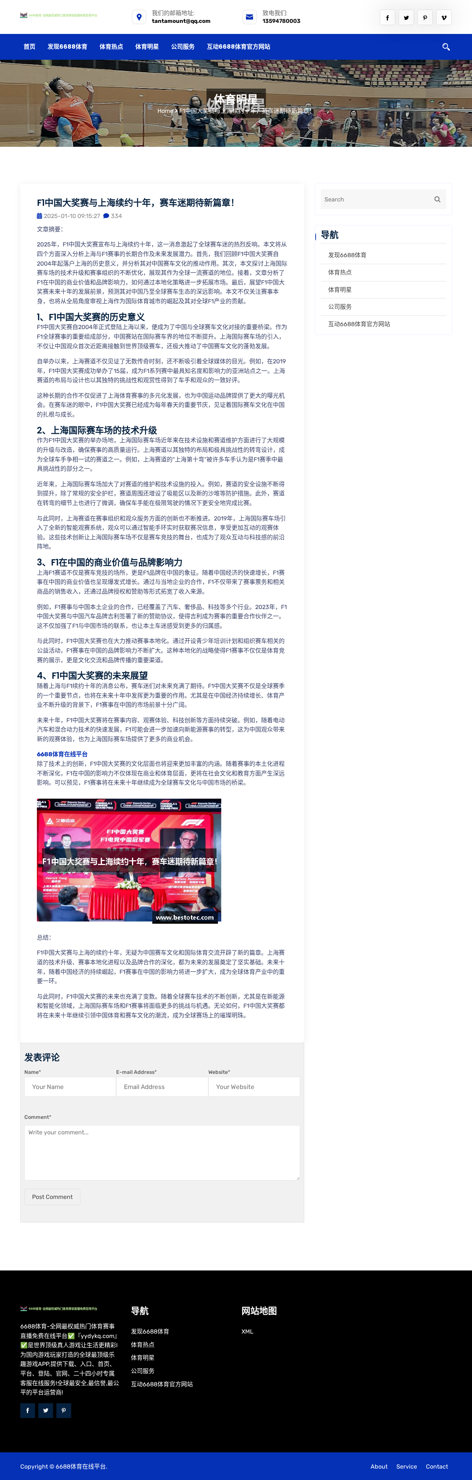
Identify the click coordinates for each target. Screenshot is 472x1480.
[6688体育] (70, 15)
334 (116, 215)
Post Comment (52, 1196)
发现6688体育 (67, 46)
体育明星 (147, 46)
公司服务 (183, 46)
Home (165, 110)
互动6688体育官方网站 (238, 46)
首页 (29, 46)
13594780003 (282, 21)
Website (219, 1072)
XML (247, 1331)
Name (32, 1072)
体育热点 (111, 46)
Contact (437, 1466)
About (379, 1466)
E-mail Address (136, 1072)
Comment (37, 1117)
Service (406, 1466)
